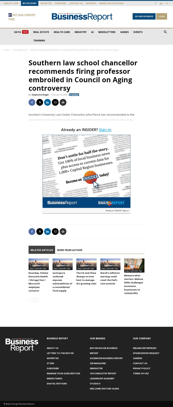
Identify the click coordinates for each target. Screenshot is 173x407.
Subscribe (60, 3)
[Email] (55, 102)
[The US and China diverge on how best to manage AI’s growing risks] (86, 264)
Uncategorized (20, 49)
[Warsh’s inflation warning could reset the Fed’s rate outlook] (110, 264)
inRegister (96, 368)
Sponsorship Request (146, 353)
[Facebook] (155, 3)
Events (138, 32)
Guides (124, 32)
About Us (52, 348)
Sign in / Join (11, 3)
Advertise (46, 3)
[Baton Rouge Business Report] (82, 17)
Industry (80, 32)
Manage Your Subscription (63, 373)
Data (20, 32)
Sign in (105, 129)
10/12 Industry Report (103, 373)
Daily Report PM (38, 268)
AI (92, 32)
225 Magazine (98, 363)
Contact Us (76, 3)
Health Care (62, 32)
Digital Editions (57, 383)
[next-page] (36, 300)
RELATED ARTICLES (42, 250)
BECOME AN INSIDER (144, 16)
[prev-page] (31, 300)
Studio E (95, 383)
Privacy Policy (141, 368)
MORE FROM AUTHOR (69, 250)
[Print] (63, 102)
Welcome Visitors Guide (104, 388)
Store (50, 363)
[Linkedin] (161, 3)
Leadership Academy (102, 378)
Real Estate (41, 32)
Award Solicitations (111, 3)
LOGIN (162, 16)
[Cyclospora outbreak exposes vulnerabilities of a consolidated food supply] (63, 264)
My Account (30, 3)
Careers (137, 358)
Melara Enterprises (144, 348)
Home (7, 49)
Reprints (91, 3)
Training (39, 40)
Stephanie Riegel (40, 94)
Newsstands (54, 378)
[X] (166, 3)
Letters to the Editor (60, 353)
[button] (165, 32)
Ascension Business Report (106, 358)
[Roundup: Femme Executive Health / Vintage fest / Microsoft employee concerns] (39, 264)
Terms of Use (141, 373)
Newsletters (107, 32)
